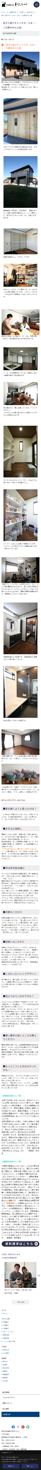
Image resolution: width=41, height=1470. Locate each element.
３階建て (6, 1328)
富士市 (5, 1361)
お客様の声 (6, 1414)
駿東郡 (5, 1377)
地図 (25, 1437)
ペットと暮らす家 (9, 1341)
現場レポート (7, 1403)
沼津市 (5, 1365)
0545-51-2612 (10, 1440)
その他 (5, 1381)
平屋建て (6, 1322)
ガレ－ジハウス (8, 1332)
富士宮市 (6, 1368)
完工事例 (5, 1409)
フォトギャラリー (8, 1397)
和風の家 (6, 1335)
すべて (5, 1313)
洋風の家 (6, 1338)
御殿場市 (6, 1374)
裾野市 (5, 1371)
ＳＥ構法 (6, 1353)
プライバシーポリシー (23, 1459)
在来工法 (6, 1350)
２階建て (6, 1325)
